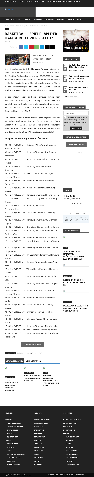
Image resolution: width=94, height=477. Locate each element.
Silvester (69, 461)
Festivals (8, 420)
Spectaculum (12, 430)
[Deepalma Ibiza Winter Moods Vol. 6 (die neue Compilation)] (76, 296)
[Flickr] (80, 5)
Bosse (9, 451)
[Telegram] (42, 47)
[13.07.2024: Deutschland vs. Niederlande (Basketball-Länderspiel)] (13, 372)
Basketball (20, 353)
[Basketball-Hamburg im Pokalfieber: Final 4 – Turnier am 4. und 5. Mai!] (51, 370)
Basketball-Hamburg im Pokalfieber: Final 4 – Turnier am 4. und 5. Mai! (51, 380)
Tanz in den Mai (72, 464)
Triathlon (38, 458)
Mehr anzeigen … (72, 97)
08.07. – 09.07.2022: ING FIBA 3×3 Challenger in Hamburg (32, 378)
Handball (38, 444)
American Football (42, 420)
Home (22, 2)
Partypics (27, 20)
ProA (40, 353)
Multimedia (61, 20)
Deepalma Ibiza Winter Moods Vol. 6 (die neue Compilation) (75, 308)
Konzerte (8, 440)
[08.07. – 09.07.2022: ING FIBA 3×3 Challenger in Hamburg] (32, 370)
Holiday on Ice (69, 430)
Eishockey (38, 433)
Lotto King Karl (13, 458)
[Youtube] (87, 5)
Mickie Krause (71, 451)
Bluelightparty (72, 437)
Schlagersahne (72, 458)
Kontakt (29, 2)
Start (6, 26)
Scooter (10, 447)
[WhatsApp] (36, 47)
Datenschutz (40, 2)
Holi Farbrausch (14, 423)
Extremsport (39, 437)
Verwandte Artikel (14, 361)
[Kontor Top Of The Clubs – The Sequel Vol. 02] (76, 270)
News (7, 20)
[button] (86, 20)
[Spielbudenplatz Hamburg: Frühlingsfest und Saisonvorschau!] (76, 242)
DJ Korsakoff (12, 437)
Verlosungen (49, 20)
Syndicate (11, 433)
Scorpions (11, 461)
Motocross (38, 451)
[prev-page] (6, 394)
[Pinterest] (31, 47)
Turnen (37, 461)
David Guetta (12, 444)
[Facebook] (76, 5)
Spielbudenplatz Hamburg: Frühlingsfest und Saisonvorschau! (73, 255)
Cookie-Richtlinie (54, 2)
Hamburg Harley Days (72, 420)
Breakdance (39, 430)
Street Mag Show (70, 423)
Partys (66, 433)
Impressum (67, 2)
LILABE (68, 444)
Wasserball (39, 464)
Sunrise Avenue (13, 464)
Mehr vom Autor (33, 361)
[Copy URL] (52, 47)
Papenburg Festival (15, 427)
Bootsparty (71, 440)
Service (78, 20)
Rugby (36, 454)
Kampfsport (39, 447)
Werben (77, 2)
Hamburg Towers (31, 353)
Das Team (71, 20)
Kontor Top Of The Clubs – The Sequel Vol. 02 (75, 282)
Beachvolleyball (41, 423)
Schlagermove (71, 454)
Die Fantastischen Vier (16, 454)
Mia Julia (69, 447)
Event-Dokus (15, 20)
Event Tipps (38, 20)
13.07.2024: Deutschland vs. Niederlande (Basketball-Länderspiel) (11, 385)
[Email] (47, 47)
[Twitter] (84, 5)
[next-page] (9, 394)
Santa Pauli (68, 427)
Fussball (37, 440)
